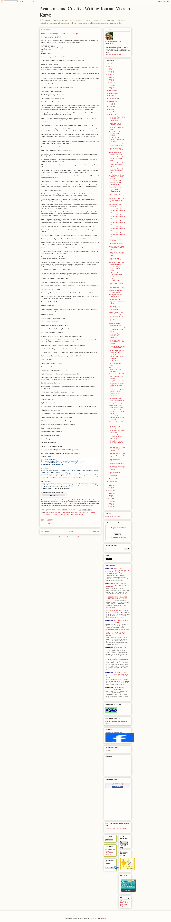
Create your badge (117, 732)
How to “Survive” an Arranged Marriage (115, 124)
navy (47, 514)
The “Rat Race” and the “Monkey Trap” (116, 351)
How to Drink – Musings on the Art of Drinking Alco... (116, 253)
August (111, 101)
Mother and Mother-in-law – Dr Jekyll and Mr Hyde (117, 274)
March (111, 114)
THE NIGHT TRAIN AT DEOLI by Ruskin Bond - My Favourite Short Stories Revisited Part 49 (117, 675)
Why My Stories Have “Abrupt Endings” (115, 291)
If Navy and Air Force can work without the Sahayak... (117, 369)
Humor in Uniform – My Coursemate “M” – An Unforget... (116, 341)
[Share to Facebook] (89, 510)
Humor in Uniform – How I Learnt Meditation (117, 263)
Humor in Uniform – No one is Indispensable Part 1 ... (116, 170)
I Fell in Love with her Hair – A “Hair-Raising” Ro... (117, 347)
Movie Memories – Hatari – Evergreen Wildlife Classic (117, 329)
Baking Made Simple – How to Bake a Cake (116, 406)
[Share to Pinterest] (91, 510)
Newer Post (45, 532)
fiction (72, 512)
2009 (109, 504)
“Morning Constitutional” (116, 463)
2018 (109, 85)
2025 (109, 66)
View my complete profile (113, 54)
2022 (109, 74)
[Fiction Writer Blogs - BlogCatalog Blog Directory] (125, 906)
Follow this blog (117, 786)
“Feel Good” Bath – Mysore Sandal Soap (116, 259)
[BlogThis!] (85, 510)
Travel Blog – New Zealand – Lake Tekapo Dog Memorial (117, 307)
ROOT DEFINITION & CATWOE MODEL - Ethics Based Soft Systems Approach (116, 633)
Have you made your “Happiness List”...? (116, 149)
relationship (57, 514)
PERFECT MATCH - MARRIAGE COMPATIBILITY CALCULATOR (117, 597)
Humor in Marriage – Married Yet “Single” (116, 153)
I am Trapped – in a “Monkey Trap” (115, 279)
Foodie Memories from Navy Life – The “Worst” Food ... (117, 411)
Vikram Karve (108, 732)
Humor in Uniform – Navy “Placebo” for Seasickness (117, 118)
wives (76, 514)
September (113, 98)
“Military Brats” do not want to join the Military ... (117, 442)
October (112, 96)
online (51, 514)
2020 (109, 80)
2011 (109, 498)
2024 (109, 69)
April (111, 112)
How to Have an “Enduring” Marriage (117, 610)
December (112, 90)
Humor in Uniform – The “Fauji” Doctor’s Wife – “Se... (116, 200)
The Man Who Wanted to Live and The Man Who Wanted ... (117, 467)
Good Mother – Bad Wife (116, 374)
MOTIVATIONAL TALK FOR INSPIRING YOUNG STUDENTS (117, 585)
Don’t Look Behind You (116, 316)
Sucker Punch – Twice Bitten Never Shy (116, 313)
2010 (109, 501)
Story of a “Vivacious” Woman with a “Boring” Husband (117, 356)
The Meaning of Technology (119, 688)
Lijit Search (108, 750)
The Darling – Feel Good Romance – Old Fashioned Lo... (116, 391)
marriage (92, 512)
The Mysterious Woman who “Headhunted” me (116, 399)
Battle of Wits (113, 395)
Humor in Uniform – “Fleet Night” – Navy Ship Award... (117, 158)
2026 (109, 63)
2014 (109, 490)
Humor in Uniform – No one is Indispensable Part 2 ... (116, 164)
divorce (68, 512)
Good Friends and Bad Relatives (116, 377)
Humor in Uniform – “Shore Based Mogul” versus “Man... (116, 436)
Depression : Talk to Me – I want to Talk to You (117, 144)
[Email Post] (79, 509)
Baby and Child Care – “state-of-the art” (116, 190)
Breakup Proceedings (115, 403)
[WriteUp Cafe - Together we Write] (128, 892)
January (112, 481)
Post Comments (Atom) (74, 537)
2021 (109, 77)
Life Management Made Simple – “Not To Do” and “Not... (116, 176)
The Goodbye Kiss (115, 299)
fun (76, 512)
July (110, 104)
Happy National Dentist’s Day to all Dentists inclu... (116, 385)
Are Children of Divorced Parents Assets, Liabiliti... (116, 133)
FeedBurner (122, 537)
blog (50, 512)
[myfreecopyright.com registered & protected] (117, 723)
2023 (109, 72)
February (112, 479)
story (72, 514)
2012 (109, 496)
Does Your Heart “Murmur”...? (114, 320)
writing (81, 514)
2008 (109, 506)
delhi (63, 512)
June (111, 106)
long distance (85, 512)
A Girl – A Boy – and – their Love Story (116, 195)
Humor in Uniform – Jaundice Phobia (115, 324)
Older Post (95, 532)
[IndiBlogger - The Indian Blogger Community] (127, 870)
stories (69, 514)
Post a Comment (48, 523)
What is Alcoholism (115, 187)
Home (70, 532)
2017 (109, 88)
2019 (109, 82)
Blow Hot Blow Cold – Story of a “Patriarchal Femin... (116, 139)
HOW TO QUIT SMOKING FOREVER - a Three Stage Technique (117, 660)
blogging (54, 512)
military (43, 514)
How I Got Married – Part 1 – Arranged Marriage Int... (117, 454)
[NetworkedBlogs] (118, 784)
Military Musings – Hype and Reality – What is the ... (116, 247)
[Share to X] (87, 510)
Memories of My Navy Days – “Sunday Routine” (116, 268)
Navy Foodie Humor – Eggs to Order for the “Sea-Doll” (116, 417)
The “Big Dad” (113, 361)
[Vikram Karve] (119, 741)
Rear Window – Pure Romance (115, 205)
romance (63, 514)
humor (79, 512)
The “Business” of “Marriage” (114, 427)
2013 (109, 493)
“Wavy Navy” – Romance (116, 243)
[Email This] (83, 510)
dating (59, 512)
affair (47, 512)
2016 (109, 485)
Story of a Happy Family (116, 287)
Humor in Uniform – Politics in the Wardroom (115, 335)
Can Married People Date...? (115, 364)
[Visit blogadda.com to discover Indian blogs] (109, 840)
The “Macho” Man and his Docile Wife (117, 431)
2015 (109, 488)
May (110, 109)
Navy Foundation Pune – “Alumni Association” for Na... (117, 210)
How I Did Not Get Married (114, 460)
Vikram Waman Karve (114, 41)
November (112, 93)
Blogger (103, 918)
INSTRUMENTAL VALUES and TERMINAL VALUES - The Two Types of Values (117, 570)
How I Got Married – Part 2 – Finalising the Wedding (117, 448)
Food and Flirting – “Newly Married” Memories (115, 473)
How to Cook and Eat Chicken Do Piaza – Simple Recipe (116, 182)
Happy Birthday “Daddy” (116, 381)
